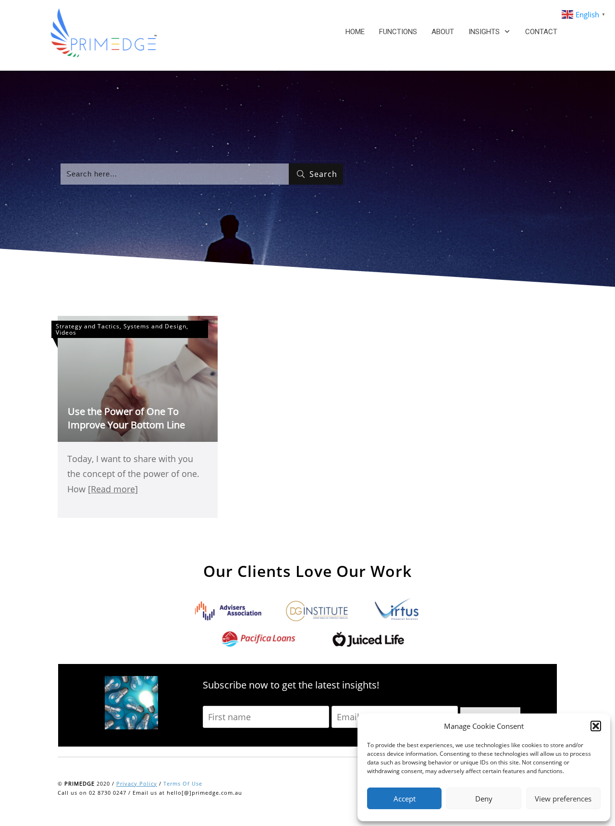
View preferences (563, 798)
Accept (405, 798)
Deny (483, 798)
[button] (596, 726)
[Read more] (113, 489)
